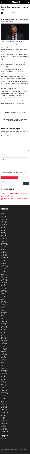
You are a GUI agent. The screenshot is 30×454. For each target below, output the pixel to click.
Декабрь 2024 (4, 221)
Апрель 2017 (4, 299)
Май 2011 (3, 381)
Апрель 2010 (4, 401)
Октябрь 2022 (4, 255)
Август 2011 (3, 376)
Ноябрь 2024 (4, 222)
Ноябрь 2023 (4, 241)
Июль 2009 (3, 415)
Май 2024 (3, 232)
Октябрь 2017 (4, 295)
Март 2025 (3, 216)
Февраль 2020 (4, 277)
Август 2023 (3, 246)
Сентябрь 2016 (4, 306)
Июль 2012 (3, 359)
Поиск (2, 181)
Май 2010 (3, 400)
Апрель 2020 (4, 274)
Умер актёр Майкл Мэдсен (7, 196)
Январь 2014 (4, 338)
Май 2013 (3, 346)
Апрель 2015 (4, 317)
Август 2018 (3, 285)
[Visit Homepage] (15, 2)
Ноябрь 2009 (4, 409)
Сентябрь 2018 (4, 284)
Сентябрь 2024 (4, 226)
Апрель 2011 (4, 382)
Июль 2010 (3, 396)
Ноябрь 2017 (4, 293)
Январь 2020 (4, 279)
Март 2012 (3, 365)
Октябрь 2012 (4, 354)
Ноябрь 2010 (4, 390)
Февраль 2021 (4, 262)
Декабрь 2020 (4, 263)
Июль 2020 (3, 269)
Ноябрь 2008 (4, 428)
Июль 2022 (3, 258)
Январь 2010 (4, 406)
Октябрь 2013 (4, 343)
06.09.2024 (13, 12)
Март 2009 (3, 422)
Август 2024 (3, 227)
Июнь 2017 (3, 298)
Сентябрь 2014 (4, 327)
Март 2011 (3, 384)
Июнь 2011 (3, 379)
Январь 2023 (4, 251)
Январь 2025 (4, 219)
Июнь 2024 (3, 230)
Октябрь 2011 (4, 373)
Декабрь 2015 (4, 312)
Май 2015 (3, 315)
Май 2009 (3, 418)
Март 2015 (3, 318)
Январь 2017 (4, 304)
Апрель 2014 (4, 335)
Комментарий (5, 135)
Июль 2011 (3, 378)
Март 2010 (3, 403)
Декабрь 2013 (4, 340)
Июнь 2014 (3, 332)
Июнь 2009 (3, 417)
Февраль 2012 (4, 367)
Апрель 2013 (4, 348)
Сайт (2, 166)
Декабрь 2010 (4, 389)
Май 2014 (3, 334)
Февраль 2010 (4, 404)
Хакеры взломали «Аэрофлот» (8, 192)
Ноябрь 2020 (4, 265)
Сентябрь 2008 (4, 431)
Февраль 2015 (4, 320)
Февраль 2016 (4, 310)
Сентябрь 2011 (4, 375)
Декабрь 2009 (4, 407)
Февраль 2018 (4, 290)
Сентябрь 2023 (4, 244)
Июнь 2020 (3, 271)
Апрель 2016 (4, 309)
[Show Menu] (1, 2)
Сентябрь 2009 (4, 412)
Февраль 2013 (4, 351)
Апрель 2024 (4, 233)
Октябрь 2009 (4, 411)
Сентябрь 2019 (4, 280)
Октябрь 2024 (4, 224)
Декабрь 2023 (4, 240)
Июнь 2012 (3, 360)
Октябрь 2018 (4, 282)
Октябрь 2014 (4, 326)
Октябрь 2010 (4, 392)
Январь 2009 (4, 425)
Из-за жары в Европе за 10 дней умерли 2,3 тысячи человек (15, 195)
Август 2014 (3, 329)
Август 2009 (3, 414)
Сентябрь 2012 (4, 356)
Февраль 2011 (4, 385)
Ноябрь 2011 (4, 371)
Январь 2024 (4, 238)
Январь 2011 (4, 387)
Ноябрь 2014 (4, 324)
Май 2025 (3, 213)
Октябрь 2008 (4, 429)
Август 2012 (3, 357)
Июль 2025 (3, 211)
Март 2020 (3, 276)
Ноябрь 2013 (4, 342)
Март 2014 (3, 337)
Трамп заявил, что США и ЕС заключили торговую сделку (14, 193)
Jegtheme (3, 450)
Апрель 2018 (4, 287)
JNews (5, 449)
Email (3, 159)
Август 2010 (3, 395)
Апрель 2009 (4, 420)
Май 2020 (3, 273)
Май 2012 (3, 362)
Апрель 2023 (4, 249)
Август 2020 (3, 268)
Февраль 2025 (4, 218)
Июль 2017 (3, 296)
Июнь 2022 (3, 260)
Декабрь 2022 (4, 252)
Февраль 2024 (4, 237)
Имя (2, 153)
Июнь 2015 (3, 313)
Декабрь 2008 (4, 426)
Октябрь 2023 (4, 243)
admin (6, 12)
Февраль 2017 (4, 302)
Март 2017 (3, 301)
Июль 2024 (3, 229)
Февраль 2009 (4, 423)
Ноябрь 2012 (4, 353)
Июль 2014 (3, 331)
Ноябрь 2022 (4, 254)
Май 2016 (3, 307)
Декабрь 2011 (4, 370)
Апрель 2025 (4, 215)
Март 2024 (3, 235)
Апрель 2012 (4, 364)
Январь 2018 (4, 291)
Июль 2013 (3, 345)
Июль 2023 (3, 248)
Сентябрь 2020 (4, 266)
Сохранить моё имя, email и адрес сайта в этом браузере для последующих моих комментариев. (14, 173)
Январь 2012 (4, 368)
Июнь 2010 (3, 398)
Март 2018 (3, 288)
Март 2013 (3, 349)
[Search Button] (28, 2)
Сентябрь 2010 (4, 393)
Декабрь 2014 (4, 323)
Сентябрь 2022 (4, 257)
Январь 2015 (4, 321)
